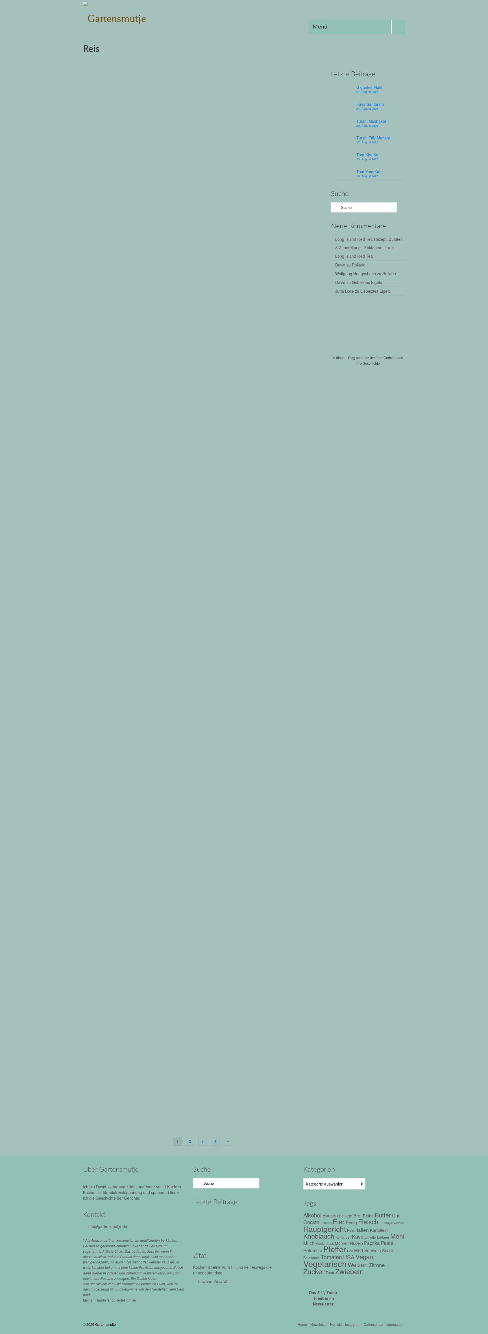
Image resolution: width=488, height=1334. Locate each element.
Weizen (288, 692)
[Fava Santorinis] (229, 1218)
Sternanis (223, 1126)
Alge (192, 794)
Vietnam (210, 158)
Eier (205, 152)
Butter (193, 574)
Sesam (273, 794)
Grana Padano (223, 574)
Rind (249, 692)
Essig (226, 1113)
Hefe (350, 1230)
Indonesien (261, 365)
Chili (192, 365)
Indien (219, 901)
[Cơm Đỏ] (130, 228)
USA (235, 1126)
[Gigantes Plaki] (205, 1218)
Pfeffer (304, 152)
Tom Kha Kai (367, 155)
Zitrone (377, 1265)
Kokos (209, 371)
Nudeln (356, 1243)
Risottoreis (307, 574)
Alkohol (194, 686)
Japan (262, 686)
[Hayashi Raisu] (130, 655)
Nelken (263, 901)
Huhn (312, 1113)
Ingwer (276, 365)
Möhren (342, 1243)
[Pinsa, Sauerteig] (130, 977)
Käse (273, 574)
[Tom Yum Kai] (229, 1233)
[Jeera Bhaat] (130, 870)
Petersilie (207, 692)
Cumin (202, 365)
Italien (262, 574)
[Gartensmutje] (134, 17)
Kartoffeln (378, 1230)
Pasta (387, 1242)
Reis (314, 152)
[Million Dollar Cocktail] (277, 1233)
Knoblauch (289, 152)
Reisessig (273, 1120)
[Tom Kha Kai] (205, 1233)
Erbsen (204, 574)
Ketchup (275, 686)
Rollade (358, 265)
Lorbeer (252, 371)
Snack (387, 1250)
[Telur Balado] (130, 443)
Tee (283, 794)
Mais (208, 1120)
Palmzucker (269, 371)
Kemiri (308, 365)
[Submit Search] (335, 207)
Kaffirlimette (293, 365)
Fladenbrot (197, 1007)
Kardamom (233, 901)
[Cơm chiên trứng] (130, 122)
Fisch (201, 794)
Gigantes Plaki (369, 87)
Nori (254, 794)
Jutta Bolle (344, 291)
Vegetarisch (195, 377)
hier (133, 1300)
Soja (256, 1007)
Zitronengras (216, 377)
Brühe (206, 686)
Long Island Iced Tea (354, 256)
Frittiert (250, 1113)
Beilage (195, 152)
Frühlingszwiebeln (243, 152)
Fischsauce (219, 152)
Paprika (192, 692)
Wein (277, 692)
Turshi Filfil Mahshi (373, 138)
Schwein (372, 1250)
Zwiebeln (236, 580)
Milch (308, 1242)
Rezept (216, 97)
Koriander (255, 259)
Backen (330, 1215)
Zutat (330, 1272)
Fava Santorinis (370, 104)
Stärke (209, 1126)
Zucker (191, 265)
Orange (238, 1120)
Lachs (244, 794)
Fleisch (229, 686)
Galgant (223, 365)
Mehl (306, 686)
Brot (357, 1215)
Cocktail (312, 1222)
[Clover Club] (253, 1233)
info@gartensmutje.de (107, 1226)
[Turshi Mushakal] (253, 1218)
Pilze (231, 692)
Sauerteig (243, 1007)
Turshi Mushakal (371, 121)
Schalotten (308, 371)
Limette (238, 371)
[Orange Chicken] (130, 1083)
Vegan (284, 901)
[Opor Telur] (130, 334)
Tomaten (291, 259)
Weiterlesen (266, 139)
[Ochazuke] (130, 764)
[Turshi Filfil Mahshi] (277, 1218)
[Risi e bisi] (130, 549)
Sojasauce (194, 158)
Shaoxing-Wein (307, 1120)
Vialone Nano (216, 580)
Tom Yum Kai (368, 171)
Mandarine (222, 1120)
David (340, 265)
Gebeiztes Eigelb (367, 282)
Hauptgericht (269, 152)
